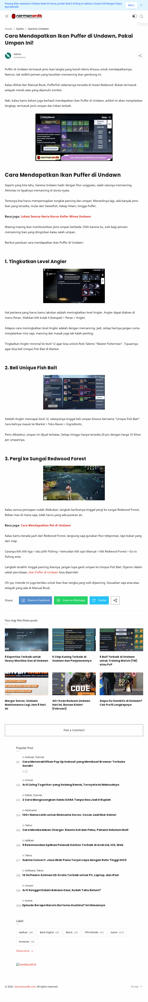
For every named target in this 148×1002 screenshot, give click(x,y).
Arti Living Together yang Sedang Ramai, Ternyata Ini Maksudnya (70, 785)
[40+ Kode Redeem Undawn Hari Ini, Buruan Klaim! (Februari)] (74, 683)
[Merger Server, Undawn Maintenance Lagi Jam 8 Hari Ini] (26, 683)
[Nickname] (31, 810)
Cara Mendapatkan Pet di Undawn (46, 525)
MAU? (131, 5)
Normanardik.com (25, 986)
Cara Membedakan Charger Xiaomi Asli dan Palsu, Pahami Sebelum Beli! (75, 830)
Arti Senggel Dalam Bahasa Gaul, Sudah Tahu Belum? (61, 890)
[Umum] (29, 780)
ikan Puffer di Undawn (43, 572)
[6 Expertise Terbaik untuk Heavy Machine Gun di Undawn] (26, 639)
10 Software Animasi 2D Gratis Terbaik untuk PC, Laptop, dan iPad (70, 875)
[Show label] (24, 951)
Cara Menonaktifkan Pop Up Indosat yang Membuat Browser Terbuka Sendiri (73, 764)
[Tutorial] (39, 757)
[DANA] (28, 795)
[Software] (30, 870)
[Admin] (17, 54)
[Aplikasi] (29, 840)
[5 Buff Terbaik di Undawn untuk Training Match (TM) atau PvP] (121, 639)
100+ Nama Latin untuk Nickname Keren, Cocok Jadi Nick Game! (69, 815)
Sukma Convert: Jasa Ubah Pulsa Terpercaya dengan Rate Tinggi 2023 (74, 860)
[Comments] (25, 772)
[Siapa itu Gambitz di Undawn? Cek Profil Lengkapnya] (121, 683)
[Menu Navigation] (7, 16)
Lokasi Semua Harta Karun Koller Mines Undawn (56, 216)
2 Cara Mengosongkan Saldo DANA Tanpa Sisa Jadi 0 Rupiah (66, 800)
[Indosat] (29, 757)
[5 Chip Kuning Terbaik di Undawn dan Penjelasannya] (74, 639)
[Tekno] (28, 825)
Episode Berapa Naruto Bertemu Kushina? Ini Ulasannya (63, 905)
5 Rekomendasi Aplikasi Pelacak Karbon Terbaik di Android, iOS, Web (72, 845)
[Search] (141, 16)
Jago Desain (83, 986)
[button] (134, 16)
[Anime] (28, 900)
